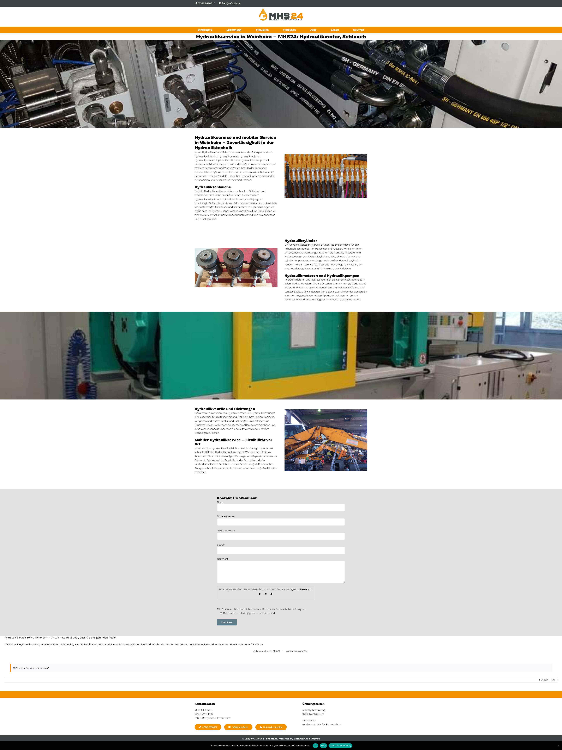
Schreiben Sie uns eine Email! (31, 668)
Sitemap (315, 738)
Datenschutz (301, 738)
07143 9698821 (206, 3)
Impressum (285, 738)
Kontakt (272, 738)
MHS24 (258, 738)
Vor (553, 679)
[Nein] (558, 745)
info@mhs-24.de (230, 3)
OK (315, 745)
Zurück (545, 679)
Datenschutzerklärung (288, 609)
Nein (323, 745)
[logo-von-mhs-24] (281, 9)
